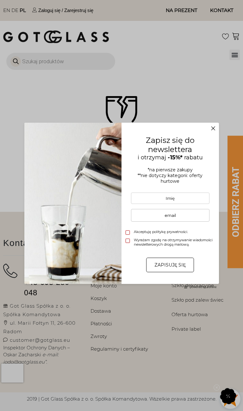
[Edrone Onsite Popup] (121, 205)
